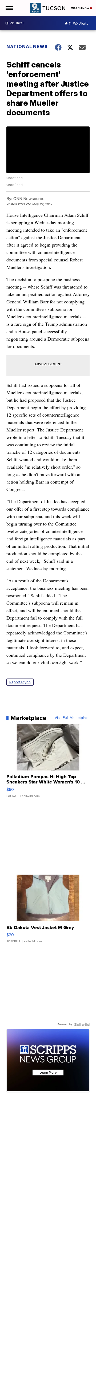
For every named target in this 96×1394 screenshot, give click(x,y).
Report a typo (20, 682)
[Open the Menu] (9, 8)
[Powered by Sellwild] (82, 1024)
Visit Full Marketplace (72, 718)
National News (27, 46)
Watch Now (80, 8)
